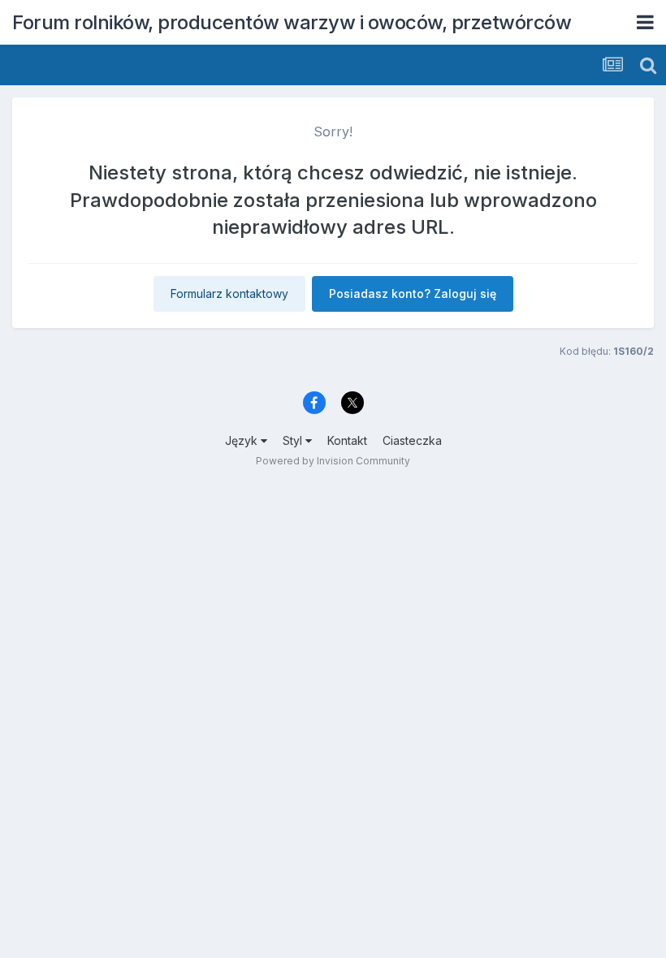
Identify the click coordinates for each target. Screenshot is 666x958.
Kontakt (347, 440)
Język (243, 440)
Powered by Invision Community (333, 461)
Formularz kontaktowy (229, 293)
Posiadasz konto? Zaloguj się (412, 293)
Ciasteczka (412, 440)
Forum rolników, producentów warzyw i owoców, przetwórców (291, 22)
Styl (294, 440)
